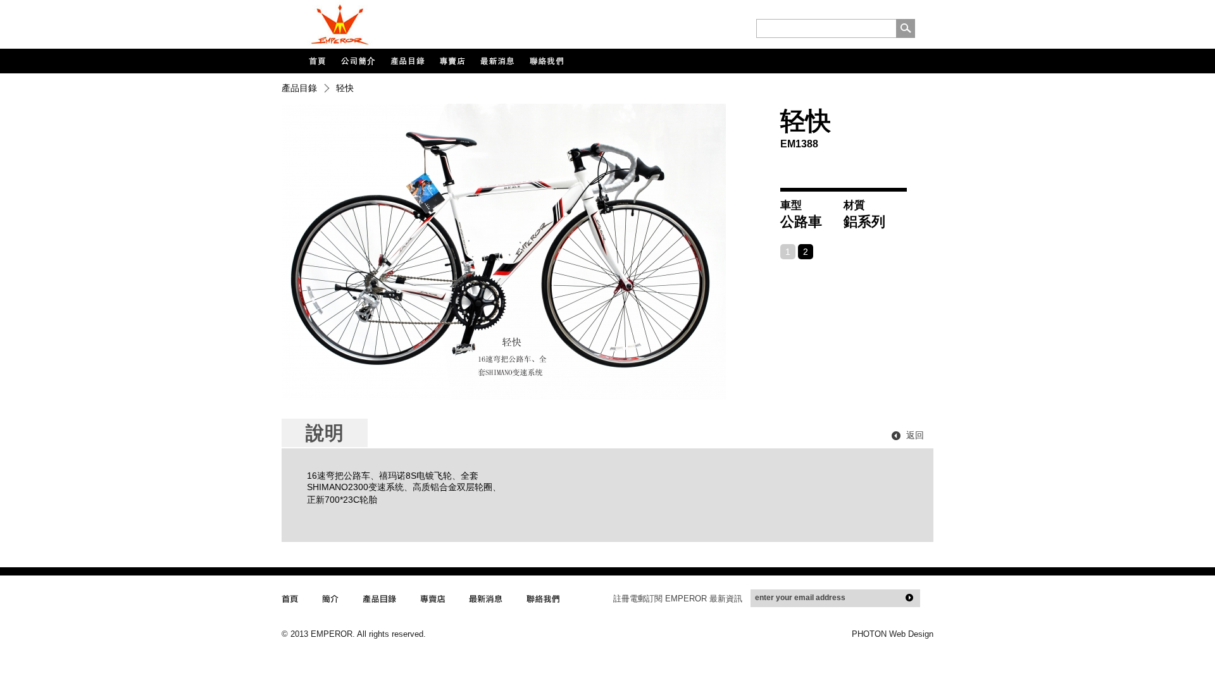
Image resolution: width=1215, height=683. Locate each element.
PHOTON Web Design (892, 634)
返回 (915, 435)
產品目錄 (299, 88)
